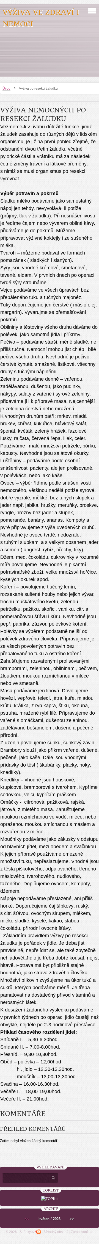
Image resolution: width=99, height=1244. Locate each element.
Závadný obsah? (55, 1232)
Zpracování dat (82, 1232)
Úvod (6, 88)
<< (27, 1219)
